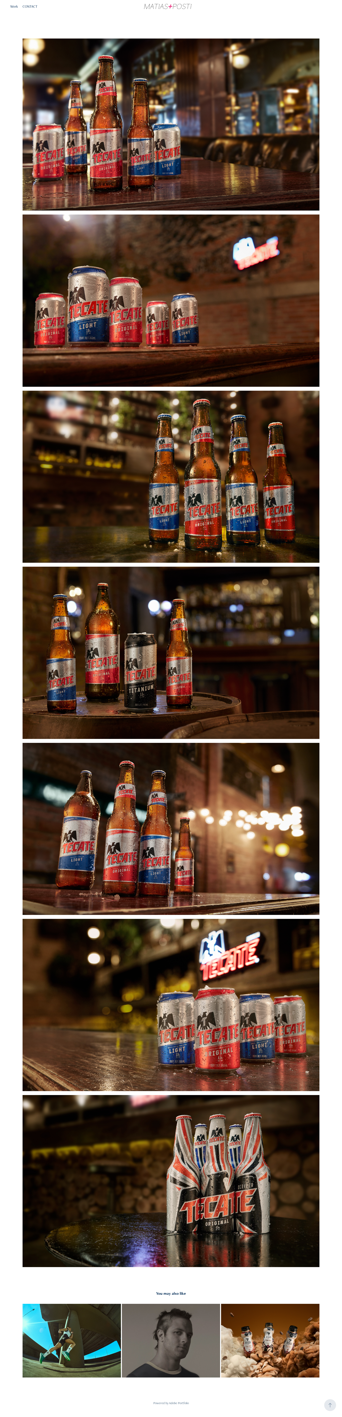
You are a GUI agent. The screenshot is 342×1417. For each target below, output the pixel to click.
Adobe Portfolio (179, 1403)
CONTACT (30, 6)
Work (14, 6)
